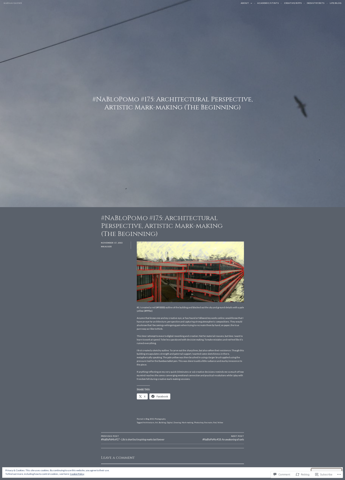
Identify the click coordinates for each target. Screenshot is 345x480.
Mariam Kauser (13, 3)
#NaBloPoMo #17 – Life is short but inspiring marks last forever (132, 438)
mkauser (106, 246)
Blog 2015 (150, 419)
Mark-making (187, 422)
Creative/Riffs (293, 3)
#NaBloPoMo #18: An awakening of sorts (223, 438)
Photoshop (198, 422)
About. (245, 3)
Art (156, 422)
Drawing (177, 422)
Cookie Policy (77, 473)
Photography (160, 419)
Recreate (208, 422)
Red (215, 422)
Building (162, 422)
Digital (170, 422)
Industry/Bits (316, 3)
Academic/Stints (268, 3)
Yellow (220, 422)
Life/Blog (335, 3)
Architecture (148, 422)
